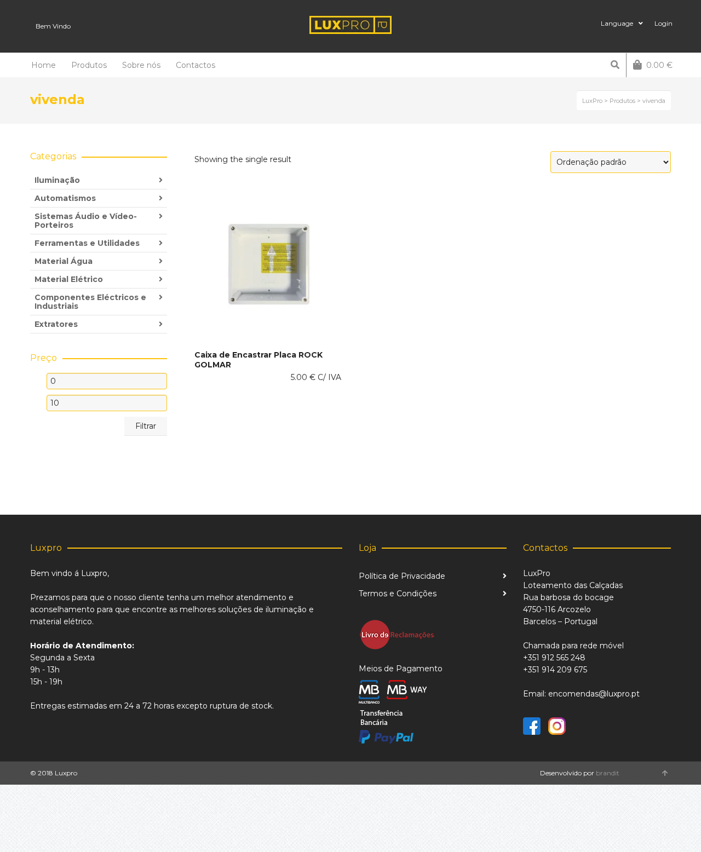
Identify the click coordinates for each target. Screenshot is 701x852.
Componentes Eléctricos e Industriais (90, 301)
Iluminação (57, 180)
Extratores (56, 324)
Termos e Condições (397, 593)
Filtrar (145, 426)
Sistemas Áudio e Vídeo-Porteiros (86, 220)
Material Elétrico (69, 279)
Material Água (64, 261)
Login (663, 23)
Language (617, 23)
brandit (607, 773)
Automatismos (65, 198)
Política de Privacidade (402, 576)
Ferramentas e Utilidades (87, 243)
